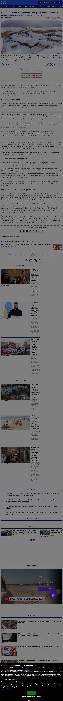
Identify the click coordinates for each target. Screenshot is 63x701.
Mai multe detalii (27, 670)
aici (48, 675)
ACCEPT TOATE (31, 692)
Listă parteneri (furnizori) (6, 689)
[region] (31, 682)
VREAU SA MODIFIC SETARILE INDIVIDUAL (31, 696)
